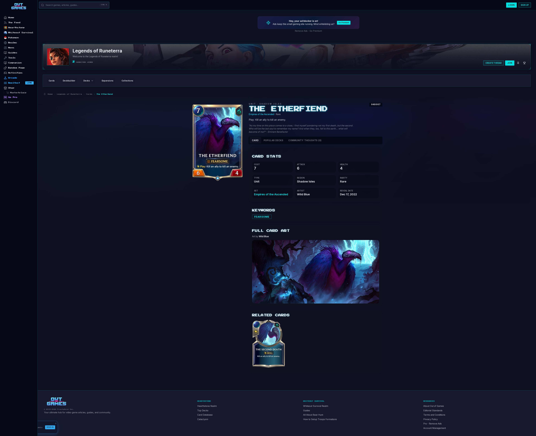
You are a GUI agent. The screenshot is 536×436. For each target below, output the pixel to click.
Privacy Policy (430, 419)
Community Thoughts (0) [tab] (304, 140)
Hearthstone (16, 27)
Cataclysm (202, 419)
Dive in (50, 427)
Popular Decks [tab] (273, 140)
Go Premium (343, 22)
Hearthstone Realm (207, 406)
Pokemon (13, 37)
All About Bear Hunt (313, 415)
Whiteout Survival (20, 32)
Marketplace (18, 92)
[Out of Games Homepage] (56, 401)
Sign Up (525, 5)
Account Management (434, 428)
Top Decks (202, 410)
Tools (12, 57)
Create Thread (493, 63)
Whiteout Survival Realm (315, 406)
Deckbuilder (69, 81)
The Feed (14, 22)
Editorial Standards (432, 410)
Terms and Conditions (434, 415)
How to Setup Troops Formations (320, 419)
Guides (306, 410)
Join (509, 63)
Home (11, 17)
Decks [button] (86, 81)
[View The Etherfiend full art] (315, 271)
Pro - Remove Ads (432, 423)
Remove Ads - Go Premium (308, 31)
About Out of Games (433, 406)
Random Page (16, 68)
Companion (15, 63)
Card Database (205, 415)
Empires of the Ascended (261, 114)
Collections (127, 81)
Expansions (107, 81)
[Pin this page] (44, 94)
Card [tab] (255, 140)
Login (511, 5)
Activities (15, 73)
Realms (12, 42)
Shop (11, 88)
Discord (13, 102)
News (11, 47)
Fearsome (261, 216)
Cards (52, 81)
